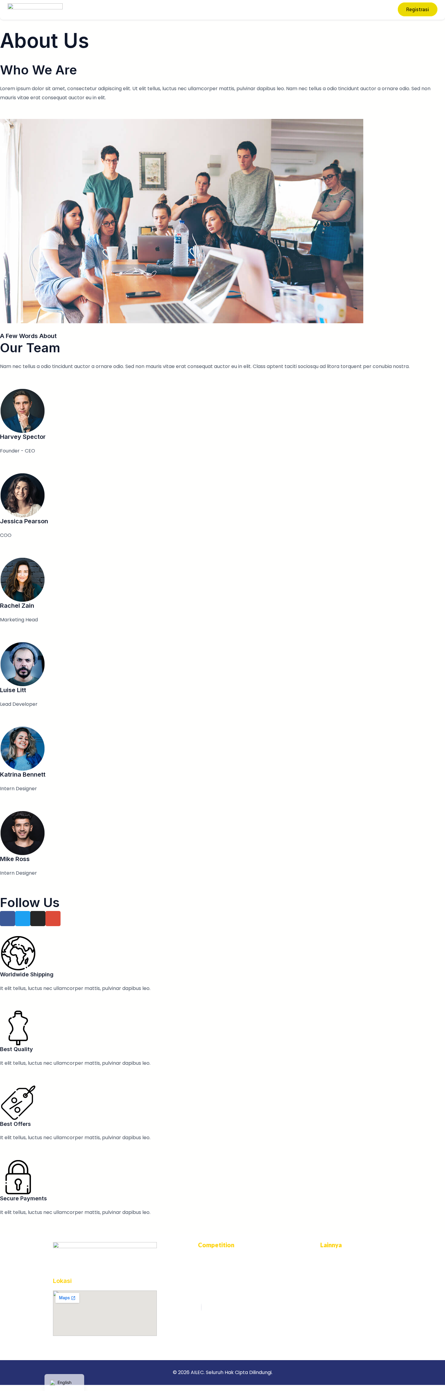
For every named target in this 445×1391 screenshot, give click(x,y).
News (265, 9)
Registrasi (417, 9)
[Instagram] (201, 1307)
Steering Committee (156, 9)
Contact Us (326, 9)
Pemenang (237, 9)
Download (292, 9)
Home (118, 9)
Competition (200, 9)
